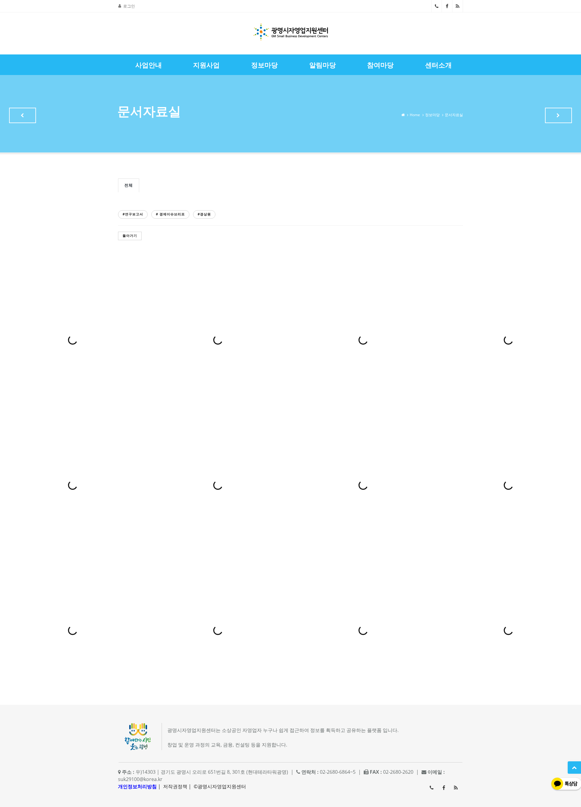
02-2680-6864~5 (436, 6)
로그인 (129, 6)
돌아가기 (130, 235)
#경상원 (204, 214)
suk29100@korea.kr (140, 779)
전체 (128, 185)
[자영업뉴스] (22, 115)
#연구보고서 (133, 214)
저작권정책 (175, 786)
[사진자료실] (558, 115)
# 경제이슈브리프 (170, 214)
